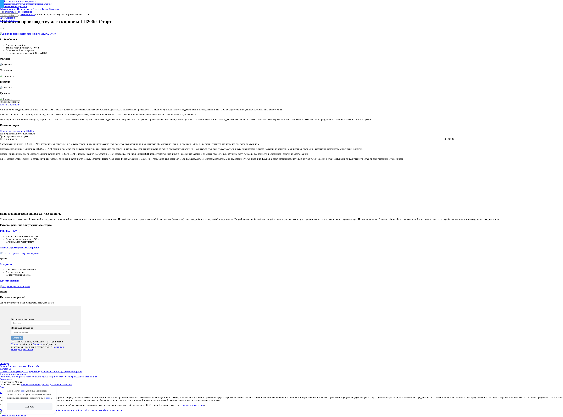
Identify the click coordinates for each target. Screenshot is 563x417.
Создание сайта (8, 415)
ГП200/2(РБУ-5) (10, 230)
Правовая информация (193, 405)
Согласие (37, 344)
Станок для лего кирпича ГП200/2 (17, 131)
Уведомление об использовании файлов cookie (66, 410)
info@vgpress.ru (7, 18)
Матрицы (6, 264)
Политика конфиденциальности (106, 410)
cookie (23, 391)
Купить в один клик (10, 104)
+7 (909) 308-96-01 (9, 20)
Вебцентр (21, 415)
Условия (15, 344)
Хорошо (29, 406)
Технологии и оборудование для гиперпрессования (25, 4)
